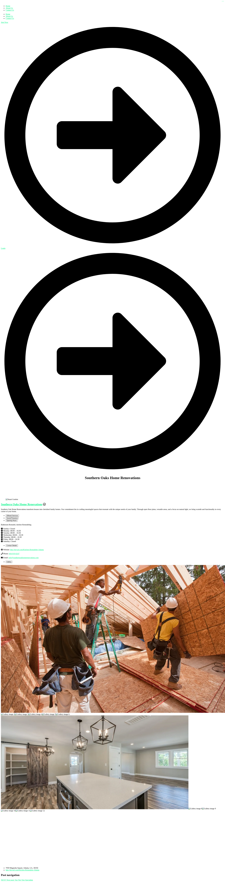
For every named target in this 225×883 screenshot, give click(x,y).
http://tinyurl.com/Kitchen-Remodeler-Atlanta (27, 550)
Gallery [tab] (9, 562)
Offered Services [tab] (12, 516)
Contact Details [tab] (12, 545)
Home (8, 14)
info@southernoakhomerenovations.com (24, 558)
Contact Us (10, 18)
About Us (9, 16)
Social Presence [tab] (12, 518)
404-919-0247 (14, 554)
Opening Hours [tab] (12, 520)
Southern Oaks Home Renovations (21, 504)
